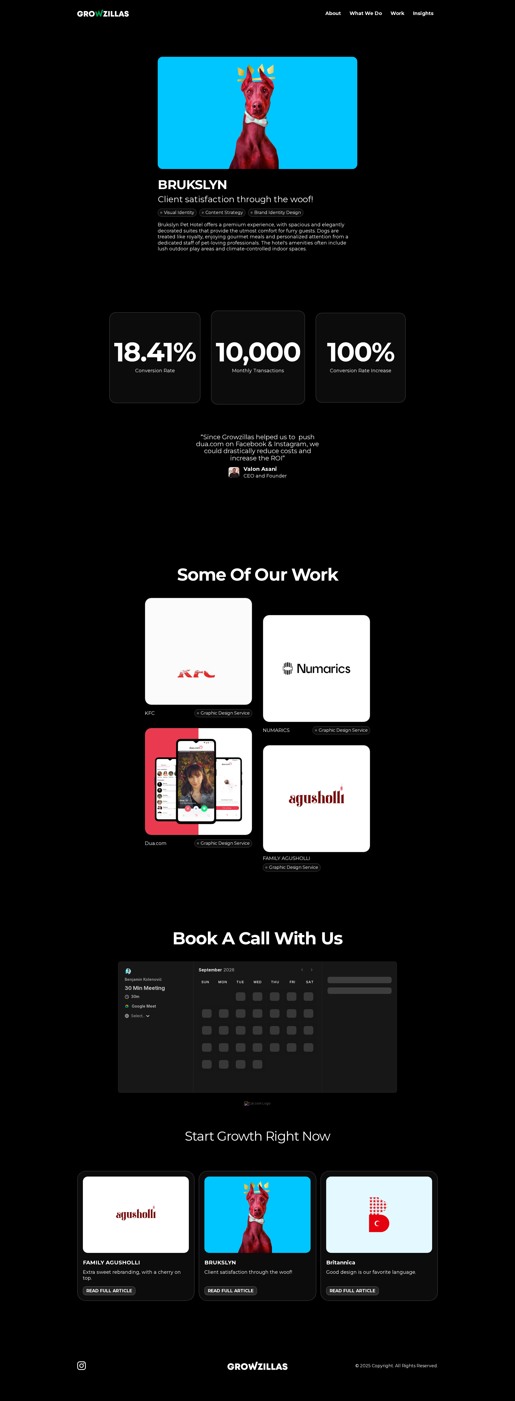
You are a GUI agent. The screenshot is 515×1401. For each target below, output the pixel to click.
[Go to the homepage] (257, 1366)
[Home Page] (103, 13)
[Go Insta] (81, 1365)
